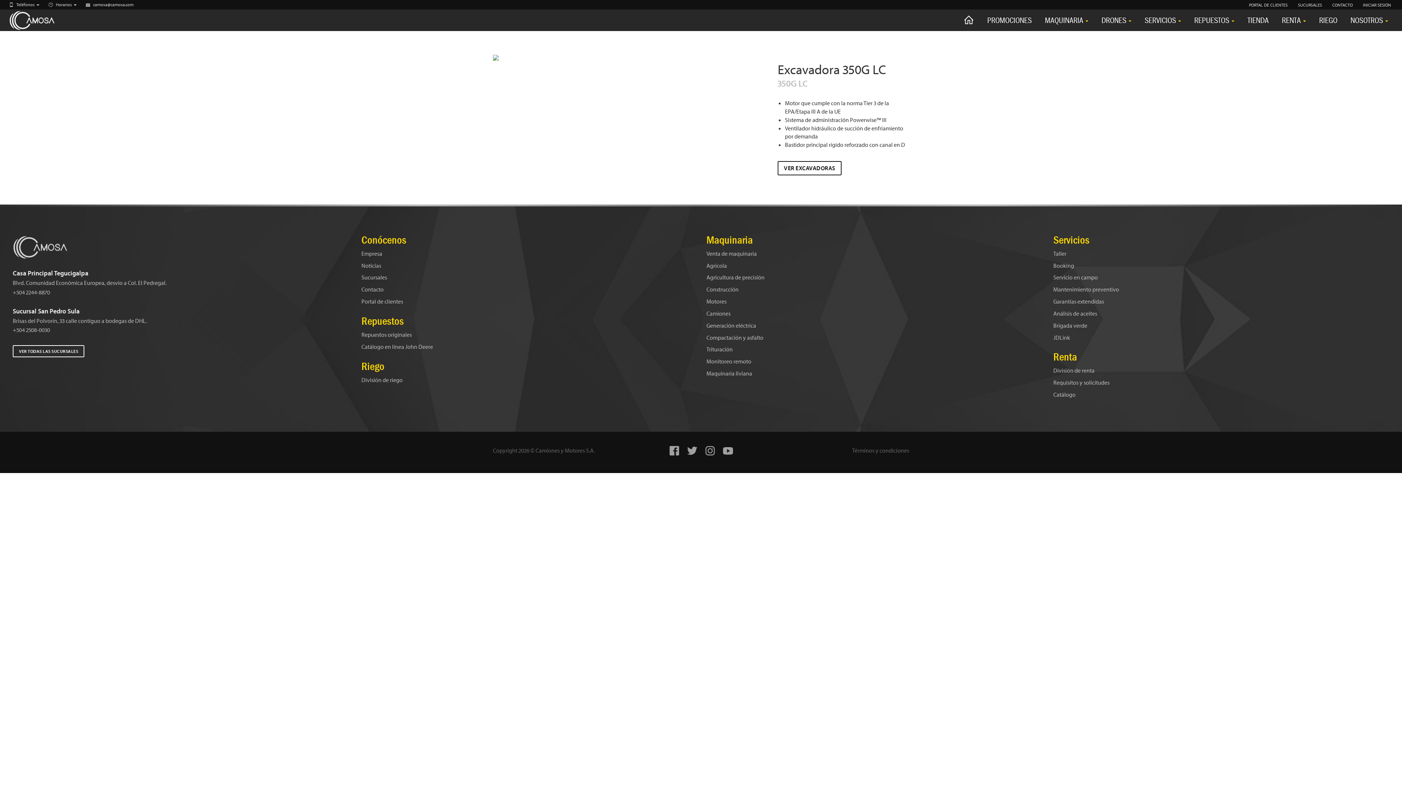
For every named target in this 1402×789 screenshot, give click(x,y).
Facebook (674, 450)
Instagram (710, 450)
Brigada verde (1070, 325)
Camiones (718, 313)
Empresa (371, 253)
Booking (1063, 265)
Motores (716, 301)
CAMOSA (40, 21)
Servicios (1161, 20)
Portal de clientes (382, 301)
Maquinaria (1065, 20)
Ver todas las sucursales (48, 351)
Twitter (692, 450)
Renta (1292, 20)
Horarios (64, 4)
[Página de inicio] (969, 20)
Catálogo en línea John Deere (397, 346)
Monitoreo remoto (728, 361)
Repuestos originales (386, 334)
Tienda (1258, 20)
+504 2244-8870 (31, 292)
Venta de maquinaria (731, 253)
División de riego (382, 380)
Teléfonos (26, 4)
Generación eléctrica (731, 325)
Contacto (372, 289)
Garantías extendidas (1078, 301)
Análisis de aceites (1075, 313)
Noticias (371, 265)
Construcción (722, 289)
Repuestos (1212, 20)
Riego (1328, 20)
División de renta (1074, 370)
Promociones (1009, 20)
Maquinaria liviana (729, 373)
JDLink (1061, 337)
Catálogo (1064, 394)
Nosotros (1367, 20)
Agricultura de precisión (735, 277)
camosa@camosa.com (113, 4)
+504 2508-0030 (31, 329)
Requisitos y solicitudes (1081, 382)
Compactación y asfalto (734, 337)
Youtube (728, 450)
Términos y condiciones (880, 450)
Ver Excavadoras (809, 168)
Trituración (719, 349)
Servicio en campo (1075, 277)
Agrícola (716, 265)
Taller (1059, 253)
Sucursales (374, 277)
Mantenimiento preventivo (1086, 289)
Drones (1115, 20)
